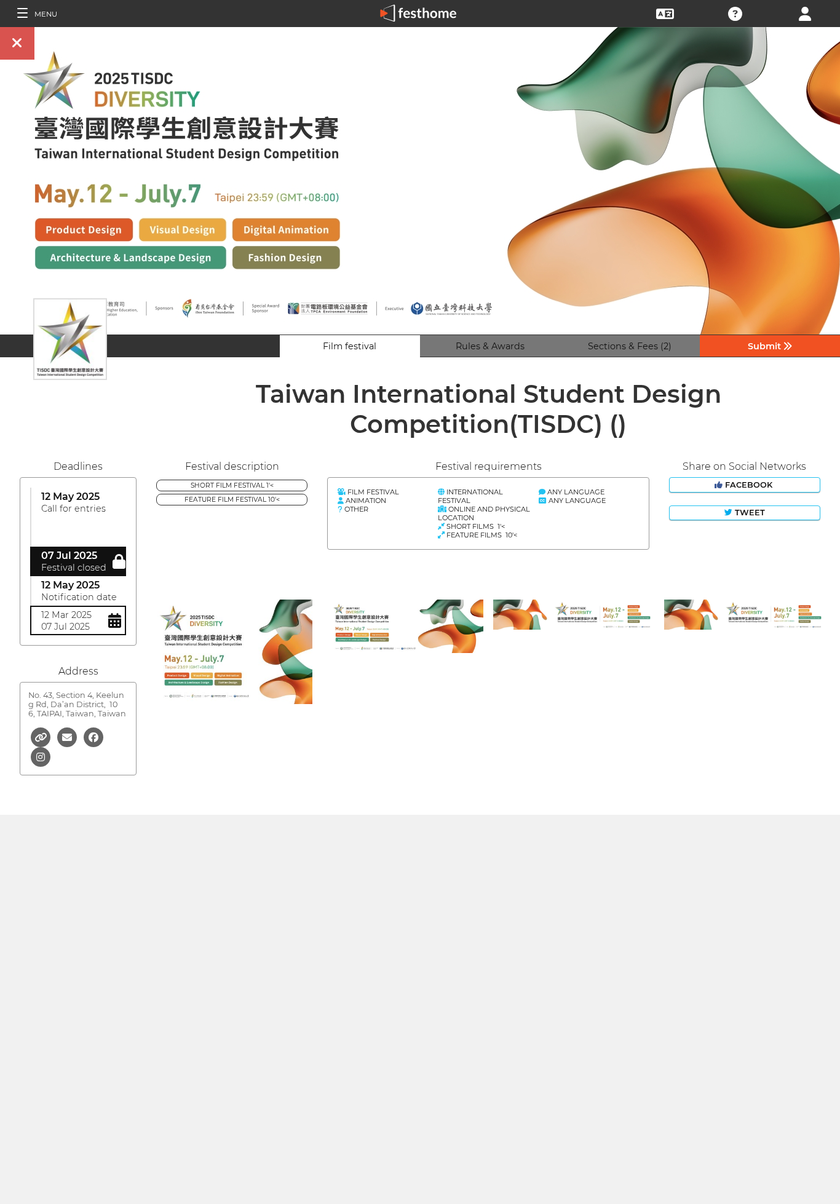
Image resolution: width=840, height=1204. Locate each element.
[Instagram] (40, 756)
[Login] (805, 12)
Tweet (748, 512)
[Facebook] (93, 736)
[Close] (17, 43)
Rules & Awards (490, 346)
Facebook (749, 484)
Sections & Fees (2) (630, 346)
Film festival (349, 346)
